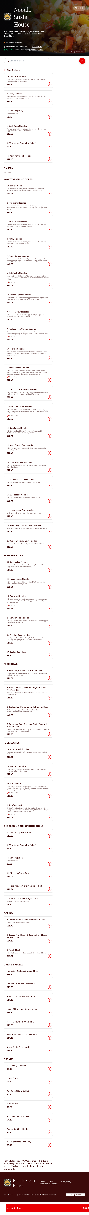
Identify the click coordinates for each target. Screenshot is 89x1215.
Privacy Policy (65, 1182)
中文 (81, 8)
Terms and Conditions (48, 1184)
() (37, 47)
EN (76, 8)
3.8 (7, 42)
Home (42, 1182)
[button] (28, 80)
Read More (9, 36)
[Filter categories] (82, 61)
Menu (52, 1182)
